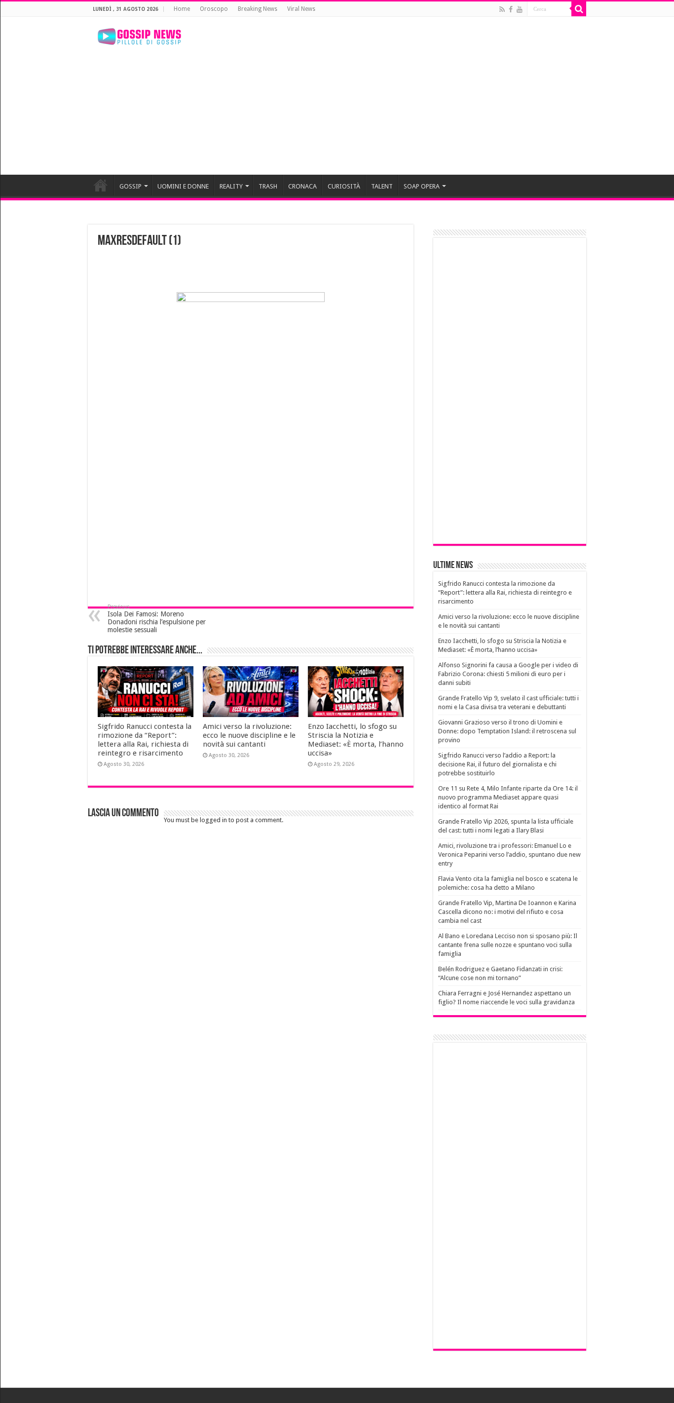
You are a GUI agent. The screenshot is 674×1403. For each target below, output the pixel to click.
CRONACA (302, 186)
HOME (100, 185)
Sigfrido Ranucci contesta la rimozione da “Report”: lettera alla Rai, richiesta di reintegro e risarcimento (144, 740)
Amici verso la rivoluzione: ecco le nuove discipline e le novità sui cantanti (249, 735)
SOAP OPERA (422, 186)
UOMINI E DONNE (183, 186)
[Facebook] (511, 9)
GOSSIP (130, 186)
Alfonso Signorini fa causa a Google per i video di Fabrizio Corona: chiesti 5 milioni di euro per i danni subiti (508, 673)
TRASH (268, 186)
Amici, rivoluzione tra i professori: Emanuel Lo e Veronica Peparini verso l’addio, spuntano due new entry (509, 854)
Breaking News (257, 8)
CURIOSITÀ (344, 186)
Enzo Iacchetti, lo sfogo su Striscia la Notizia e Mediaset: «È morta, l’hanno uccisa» (356, 740)
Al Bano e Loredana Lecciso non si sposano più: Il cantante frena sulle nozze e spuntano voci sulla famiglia (507, 944)
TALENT (382, 186)
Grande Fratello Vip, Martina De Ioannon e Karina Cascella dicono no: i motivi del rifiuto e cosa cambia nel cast (507, 911)
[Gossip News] (139, 36)
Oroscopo (214, 8)
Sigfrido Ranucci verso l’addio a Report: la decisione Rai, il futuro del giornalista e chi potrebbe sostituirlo (497, 764)
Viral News (301, 8)
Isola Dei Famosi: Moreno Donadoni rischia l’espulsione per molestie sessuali (157, 619)
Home (182, 8)
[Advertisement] (399, 96)
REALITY (231, 186)
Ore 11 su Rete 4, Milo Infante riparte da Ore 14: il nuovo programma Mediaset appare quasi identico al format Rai (508, 797)
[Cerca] (578, 8)
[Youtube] (520, 9)
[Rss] (502, 9)
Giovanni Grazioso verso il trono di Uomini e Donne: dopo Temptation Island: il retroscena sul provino (507, 731)
